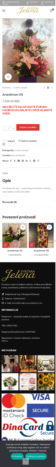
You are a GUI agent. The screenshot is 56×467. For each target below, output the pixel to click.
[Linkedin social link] (26, 161)
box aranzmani (18, 155)
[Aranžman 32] (14, 235)
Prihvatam (17, 456)
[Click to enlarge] (8, 76)
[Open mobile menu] (4, 10)
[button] (5, 245)
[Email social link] (19, 161)
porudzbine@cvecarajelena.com (27, 303)
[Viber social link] (38, 161)
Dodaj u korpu (27, 127)
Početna (6, 87)
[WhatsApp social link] (30, 161)
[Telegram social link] (34, 161)
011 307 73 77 (32, 3)
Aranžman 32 (14, 250)
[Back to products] (48, 88)
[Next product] (52, 88)
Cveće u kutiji (20, 87)
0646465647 (19, 298)
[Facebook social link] (11, 161)
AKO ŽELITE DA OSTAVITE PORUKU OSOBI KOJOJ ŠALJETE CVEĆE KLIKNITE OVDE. (27, 110)
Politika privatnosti (36, 456)
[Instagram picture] (10, 363)
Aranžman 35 (41, 250)
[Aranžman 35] (41, 235)
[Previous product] (44, 88)
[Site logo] (28, 10)
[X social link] (15, 161)
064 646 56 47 (46, 3)
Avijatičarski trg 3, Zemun (11, 3)
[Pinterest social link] (23, 161)
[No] (26, 461)
